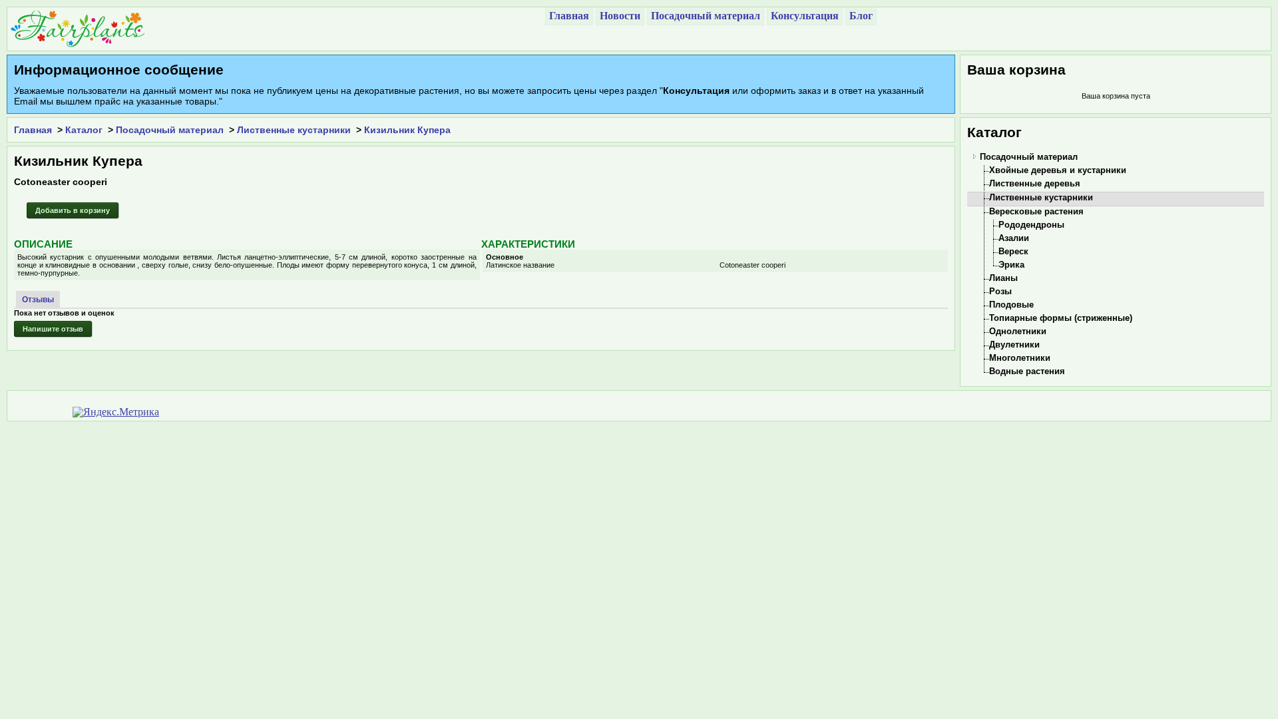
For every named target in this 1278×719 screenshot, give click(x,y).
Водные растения (1027, 371)
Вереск (1013, 251)
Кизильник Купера (407, 129)
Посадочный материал (170, 129)
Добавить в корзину (72, 210)
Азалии (1013, 238)
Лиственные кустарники (294, 129)
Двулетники (1014, 345)
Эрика (1011, 265)
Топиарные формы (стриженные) (1060, 318)
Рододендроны (1031, 225)
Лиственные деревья (1034, 183)
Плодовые (1011, 305)
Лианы (1003, 278)
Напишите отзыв (53, 329)
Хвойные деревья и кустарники (1057, 170)
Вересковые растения (1036, 211)
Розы (1000, 291)
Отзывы (38, 299)
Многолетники (1019, 358)
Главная (33, 129)
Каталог (84, 129)
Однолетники (1017, 331)
